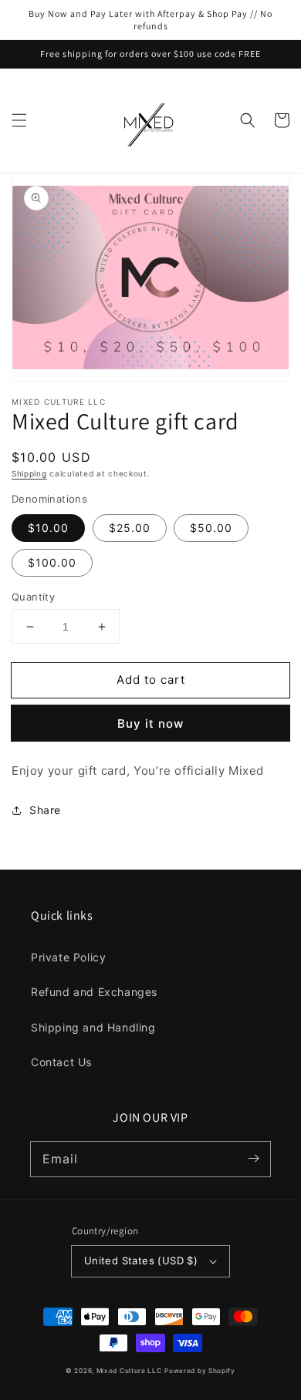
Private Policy (68, 957)
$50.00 (211, 527)
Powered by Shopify (199, 1371)
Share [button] (45, 809)
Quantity (33, 597)
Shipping (29, 473)
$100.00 (52, 562)
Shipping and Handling (93, 1027)
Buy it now (150, 723)
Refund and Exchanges (94, 991)
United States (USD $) (141, 1260)
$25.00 (129, 527)
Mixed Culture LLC (129, 1371)
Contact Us (61, 1062)
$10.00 (48, 527)
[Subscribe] (253, 1159)
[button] (19, 120)
